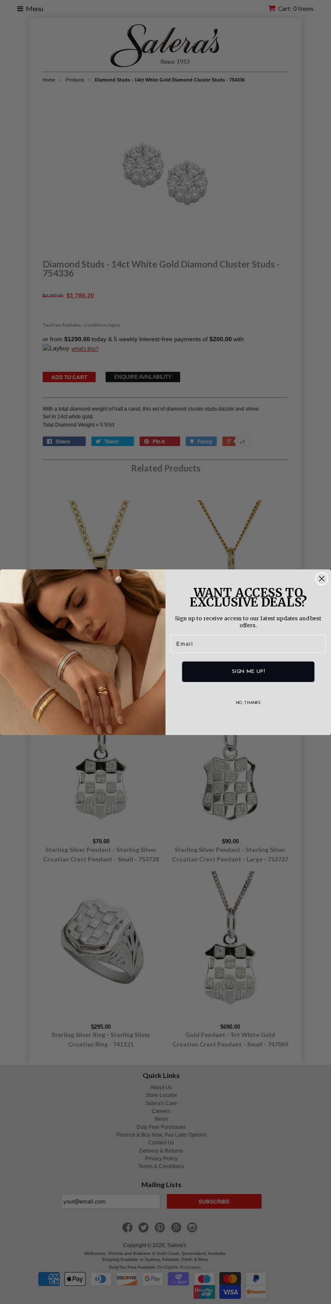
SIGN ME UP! (248, 671)
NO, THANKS (248, 702)
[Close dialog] (322, 578)
